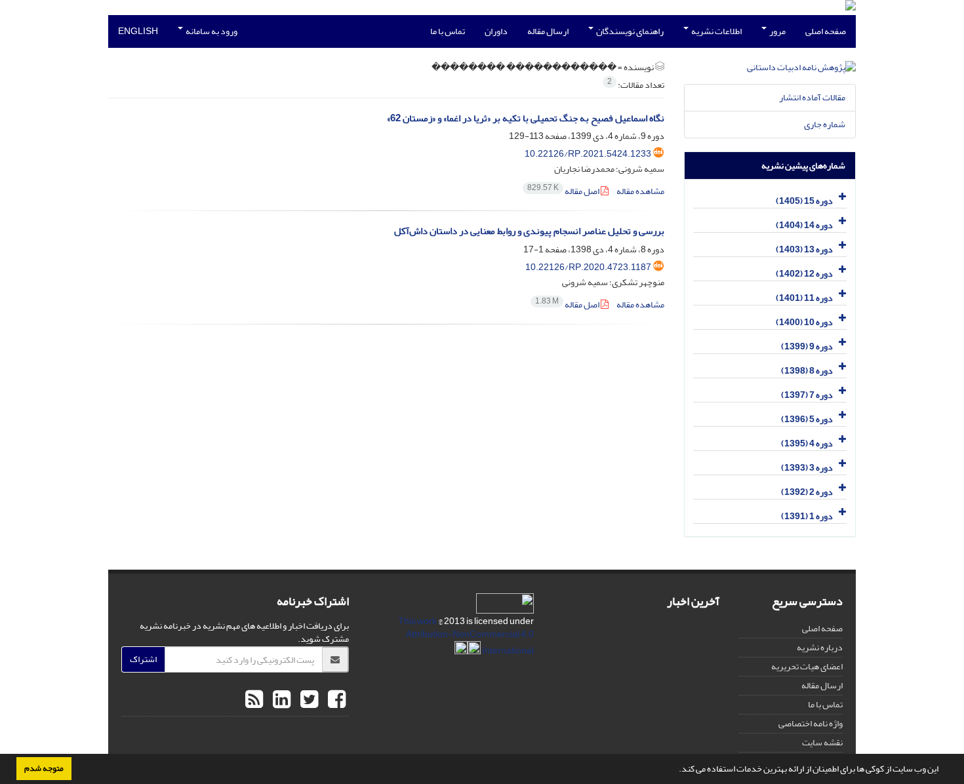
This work (418, 621)
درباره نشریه (820, 647)
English (138, 31)
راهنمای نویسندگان (629, 31)
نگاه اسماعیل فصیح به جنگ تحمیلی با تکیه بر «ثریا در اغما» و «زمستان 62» (525, 118)
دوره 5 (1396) (807, 419)
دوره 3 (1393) (807, 468)
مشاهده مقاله (640, 191)
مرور (777, 31)
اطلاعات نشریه (716, 31)
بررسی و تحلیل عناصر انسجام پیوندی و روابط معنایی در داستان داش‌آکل (529, 231)
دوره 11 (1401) (804, 298)
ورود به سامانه (210, 31)
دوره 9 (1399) (807, 346)
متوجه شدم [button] (44, 768)
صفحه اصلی (825, 31)
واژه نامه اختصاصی (810, 723)
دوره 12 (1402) (804, 274)
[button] (675, 770)
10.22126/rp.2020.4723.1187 (588, 267)
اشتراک (143, 659)
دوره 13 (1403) (804, 249)
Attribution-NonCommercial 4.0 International (470, 642)
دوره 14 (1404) (804, 225)
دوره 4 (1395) (807, 443)
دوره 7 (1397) (807, 395)
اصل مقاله (564, 191)
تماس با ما (447, 31)
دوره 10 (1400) (804, 322)
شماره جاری (824, 124)
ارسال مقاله (548, 31)
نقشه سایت (822, 742)
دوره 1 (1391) (807, 516)
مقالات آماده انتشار (812, 97)
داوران (496, 31)
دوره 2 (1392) (807, 492)
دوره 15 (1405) (804, 201)
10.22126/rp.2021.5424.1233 (588, 154)
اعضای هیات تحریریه (807, 666)
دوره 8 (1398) (807, 371)
